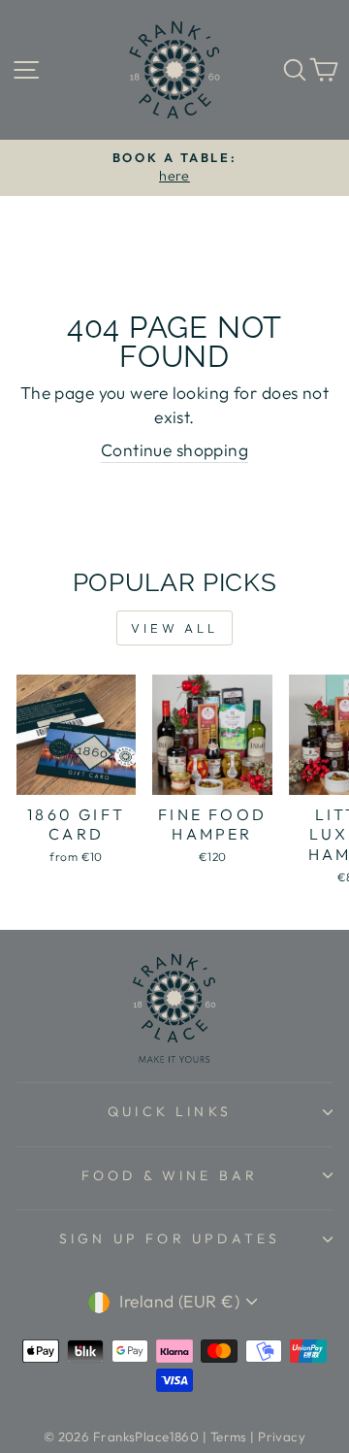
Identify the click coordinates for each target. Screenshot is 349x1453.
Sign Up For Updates (170, 1238)
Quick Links (170, 1111)
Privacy (281, 1436)
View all (174, 628)
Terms (228, 1436)
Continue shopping (174, 450)
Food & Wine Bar (170, 1175)
